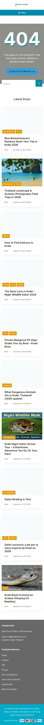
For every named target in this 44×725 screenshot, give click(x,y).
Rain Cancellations (9, 675)
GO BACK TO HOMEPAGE (20, 71)
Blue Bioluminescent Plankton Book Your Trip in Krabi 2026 (21, 141)
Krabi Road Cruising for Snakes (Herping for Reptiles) (19, 598)
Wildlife (6, 236)
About (4, 655)
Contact (5, 660)
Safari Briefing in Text (18, 499)
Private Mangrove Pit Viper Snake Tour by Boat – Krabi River (21, 343)
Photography (8, 184)
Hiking (5, 285)
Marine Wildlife (8, 131)
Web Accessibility (9, 689)
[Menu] (19, 13)
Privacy (5, 670)
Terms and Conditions (11, 679)
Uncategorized (8, 437)
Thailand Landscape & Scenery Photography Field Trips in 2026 (21, 194)
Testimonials (7, 684)
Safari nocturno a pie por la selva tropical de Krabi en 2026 (21, 548)
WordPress (29, 715)
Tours (19, 131)
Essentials (7, 385)
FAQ (3, 665)
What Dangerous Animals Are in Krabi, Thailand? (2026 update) (20, 395)
